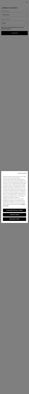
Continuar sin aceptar (22, 173)
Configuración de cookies (14, 210)
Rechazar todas (14, 219)
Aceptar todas (14, 214)
